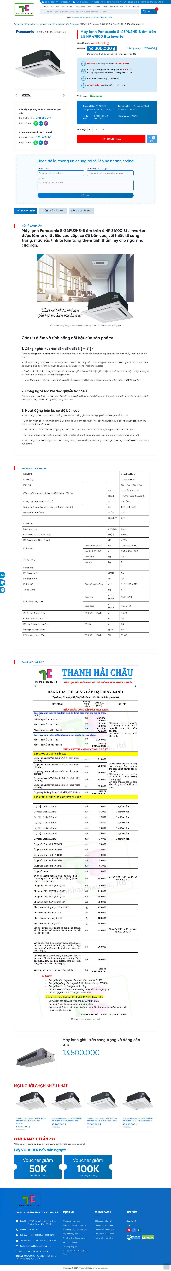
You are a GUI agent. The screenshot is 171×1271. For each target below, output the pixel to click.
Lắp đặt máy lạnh (70, 1234)
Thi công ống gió (70, 1247)
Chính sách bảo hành (104, 1225)
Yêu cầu (41, 179)
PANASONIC (101, 106)
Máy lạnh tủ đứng (93, 17)
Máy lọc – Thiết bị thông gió (75, 1225)
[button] (25, 95)
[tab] (25, 211)
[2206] (152, 139)
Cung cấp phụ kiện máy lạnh (75, 1230)
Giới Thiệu (44, 7)
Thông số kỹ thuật (53, 211)
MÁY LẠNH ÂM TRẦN (141, 106)
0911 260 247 (65, 2)
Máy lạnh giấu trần (79, 17)
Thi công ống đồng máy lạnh (75, 1238)
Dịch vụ (97, 7)
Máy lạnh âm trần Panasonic (66, 24)
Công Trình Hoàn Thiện (113, 7)
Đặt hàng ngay (111, 139)
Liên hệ (136, 7)
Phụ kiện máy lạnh (83, 7)
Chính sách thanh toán (104, 1234)
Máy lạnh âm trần (43, 24)
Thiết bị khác (67, 7)
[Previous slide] (16, 95)
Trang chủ (18, 24)
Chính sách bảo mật (103, 1221)
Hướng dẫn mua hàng (104, 1238)
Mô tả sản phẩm (26, 211)
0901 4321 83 (94, 2)
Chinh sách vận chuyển (104, 1230)
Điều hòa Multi (106, 17)
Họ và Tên (43, 169)
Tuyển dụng (131, 1225)
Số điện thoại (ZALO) (97, 169)
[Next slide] (64, 95)
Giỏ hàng (151, 12)
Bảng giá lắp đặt (81, 211)
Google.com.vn (42, 1252)
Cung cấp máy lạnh (71, 1221)
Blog (128, 7)
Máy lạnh (55, 7)
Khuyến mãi (131, 1221)
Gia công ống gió (70, 1242)
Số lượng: (81, 130)
